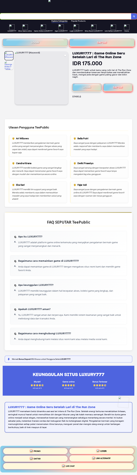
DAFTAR (102, 42)
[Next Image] (66, 78)
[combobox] (65, 16)
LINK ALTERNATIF (103, 459)
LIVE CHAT (70, 467)
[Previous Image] (17, 78)
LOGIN (35, 42)
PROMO (37, 450)
